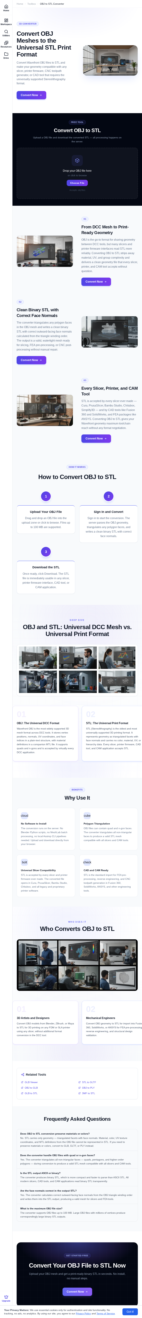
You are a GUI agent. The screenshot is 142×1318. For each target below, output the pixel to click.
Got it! (130, 1311)
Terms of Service (105, 1313)
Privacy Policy (83, 1313)
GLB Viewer (31, 1082)
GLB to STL (31, 1093)
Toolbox (31, 3)
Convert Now (29, 95)
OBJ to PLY (88, 1087)
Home (20, 3)
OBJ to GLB (31, 1087)
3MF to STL (88, 1093)
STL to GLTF (89, 1082)
